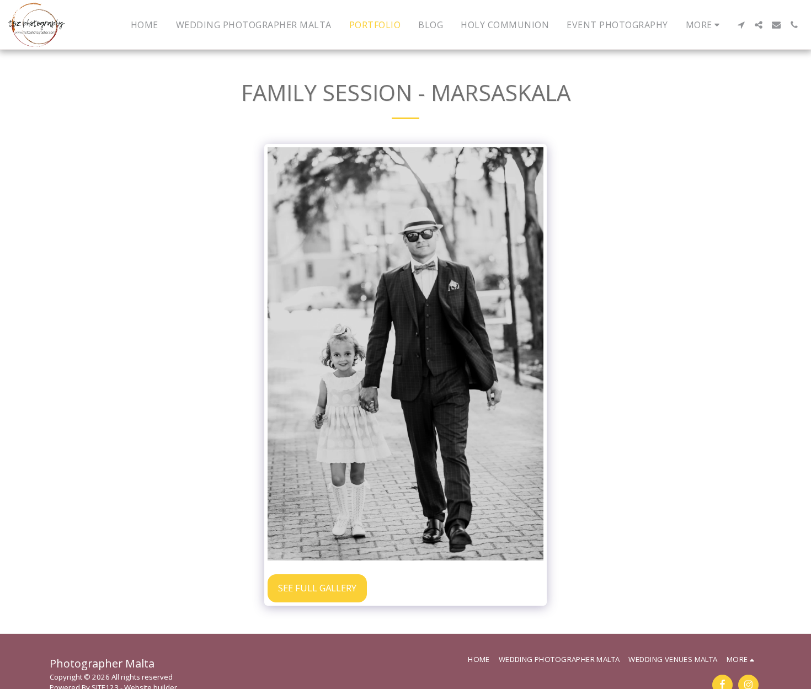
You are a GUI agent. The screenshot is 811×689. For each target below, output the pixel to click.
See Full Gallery (317, 587)
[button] (741, 24)
